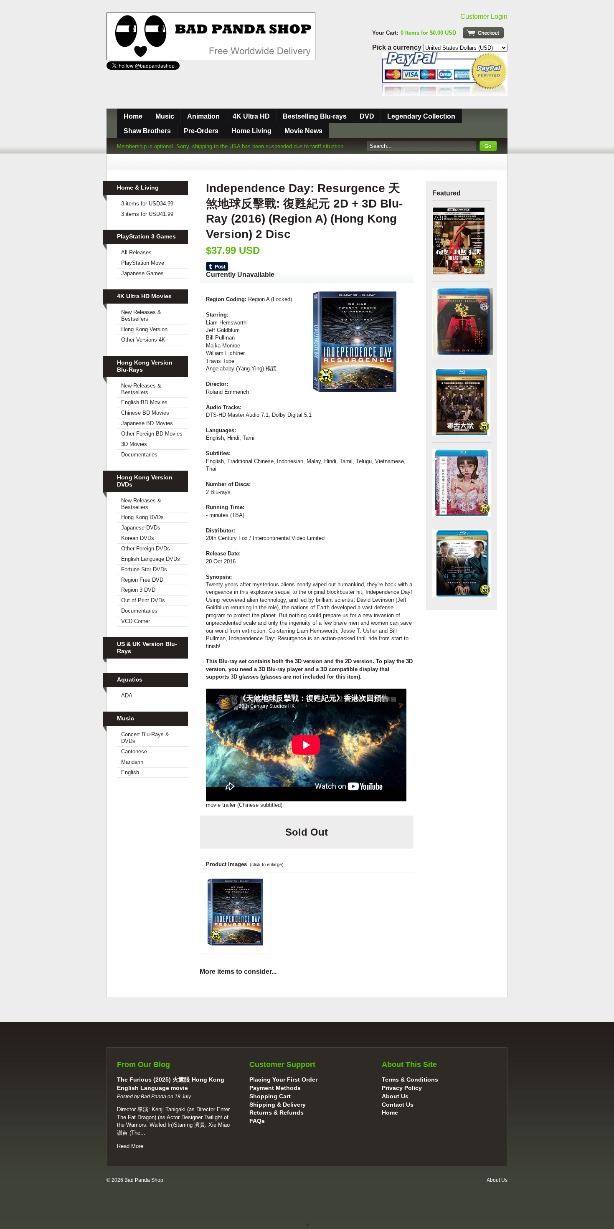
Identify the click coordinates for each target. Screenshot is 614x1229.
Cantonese (134, 751)
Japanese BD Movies (147, 423)
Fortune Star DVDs (144, 569)
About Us (395, 1096)
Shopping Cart (270, 1096)
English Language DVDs (150, 559)
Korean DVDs (137, 538)
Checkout (483, 32)
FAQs (257, 1121)
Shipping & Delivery (277, 1104)
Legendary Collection (421, 116)
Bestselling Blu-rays (315, 116)
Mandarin (132, 762)
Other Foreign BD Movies (152, 434)
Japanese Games (142, 273)
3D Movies (134, 444)
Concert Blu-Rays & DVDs (145, 737)
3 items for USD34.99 (147, 203)
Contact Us (398, 1104)
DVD (367, 116)
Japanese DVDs (140, 528)
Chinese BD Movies (145, 413)
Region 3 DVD (138, 590)
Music (164, 116)
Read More (130, 1146)
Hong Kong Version (144, 329)
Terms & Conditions (410, 1079)
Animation (203, 116)
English (130, 772)
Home (133, 116)
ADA (126, 695)
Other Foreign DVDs (145, 548)
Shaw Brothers (147, 130)
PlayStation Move (142, 263)
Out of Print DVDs (143, 600)
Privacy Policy (402, 1088)
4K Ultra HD (251, 116)
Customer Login (483, 16)
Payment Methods (275, 1088)
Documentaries (139, 454)
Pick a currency (397, 47)
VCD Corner (135, 621)
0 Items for (428, 33)
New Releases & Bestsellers (141, 315)
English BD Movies (144, 402)
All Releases (136, 252)
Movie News (303, 130)
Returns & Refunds (276, 1112)
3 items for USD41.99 (147, 214)
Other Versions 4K (143, 340)
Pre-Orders (201, 130)
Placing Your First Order (283, 1079)
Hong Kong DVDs (142, 517)
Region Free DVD (142, 580)
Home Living (251, 130)
